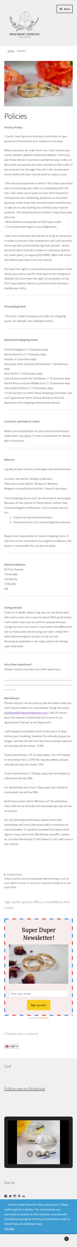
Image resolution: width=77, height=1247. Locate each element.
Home (11, 51)
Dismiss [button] (9, 1228)
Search (38, 1240)
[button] (30, 1154)
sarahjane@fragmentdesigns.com (26, 712)
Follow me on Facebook (24, 1088)
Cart (59, 1237)
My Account (13, 1240)
